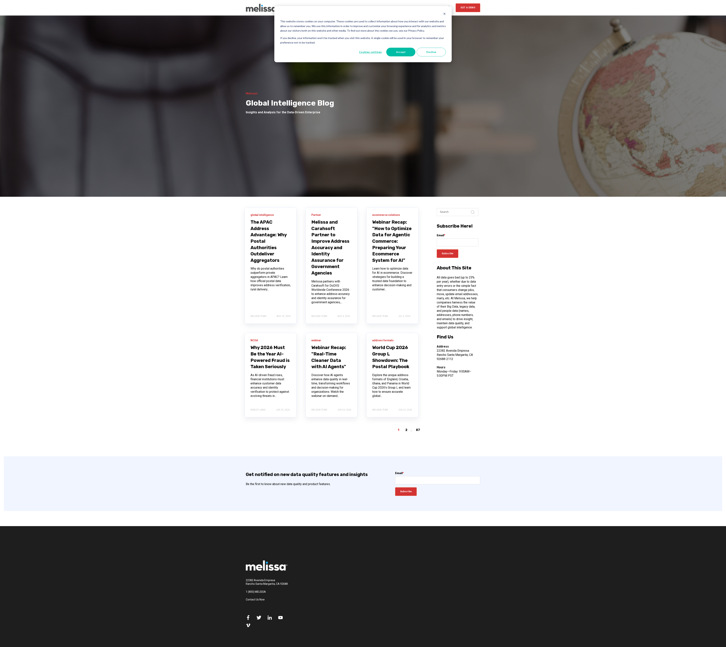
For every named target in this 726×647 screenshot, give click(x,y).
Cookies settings (370, 52)
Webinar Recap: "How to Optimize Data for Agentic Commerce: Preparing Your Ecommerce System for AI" (392, 241)
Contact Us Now (255, 599)
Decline (431, 52)
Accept (401, 52)
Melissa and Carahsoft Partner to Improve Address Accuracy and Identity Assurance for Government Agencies (330, 247)
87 (418, 430)
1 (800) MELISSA (256, 591)
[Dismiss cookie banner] (444, 14)
